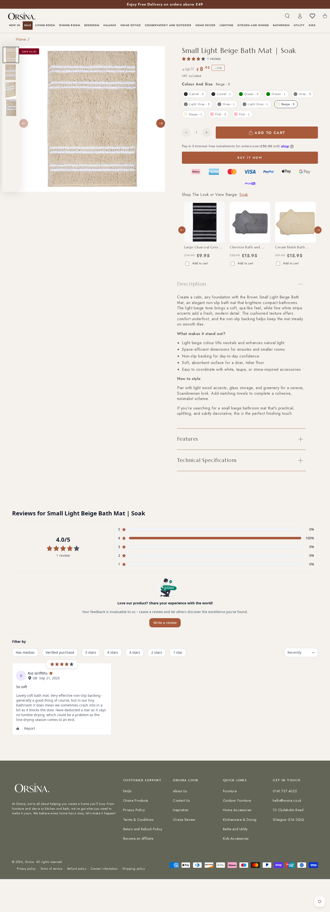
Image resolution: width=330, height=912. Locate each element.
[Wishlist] (312, 16)
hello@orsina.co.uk (287, 800)
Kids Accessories (236, 838)
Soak (243, 194)
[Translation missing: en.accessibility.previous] (23, 123)
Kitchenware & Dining (240, 819)
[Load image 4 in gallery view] (11, 108)
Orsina (29, 862)
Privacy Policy (134, 810)
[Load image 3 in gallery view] (11, 90)
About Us (180, 791)
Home (21, 39)
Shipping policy (133, 869)
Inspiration (181, 810)
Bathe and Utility (235, 829)
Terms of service (51, 869)
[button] (287, 16)
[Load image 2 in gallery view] (11, 72)
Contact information (104, 869)
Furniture (230, 791)
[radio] (194, 94)
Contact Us (181, 800)
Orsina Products (135, 800)
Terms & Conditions (138, 819)
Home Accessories (237, 810)
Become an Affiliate (138, 838)
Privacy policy (26, 869)
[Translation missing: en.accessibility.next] (160, 123)
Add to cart (200, 263)
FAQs (127, 791)
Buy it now (249, 158)
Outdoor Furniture (237, 800)
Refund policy (76, 869)
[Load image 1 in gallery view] (11, 55)
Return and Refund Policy (142, 829)
